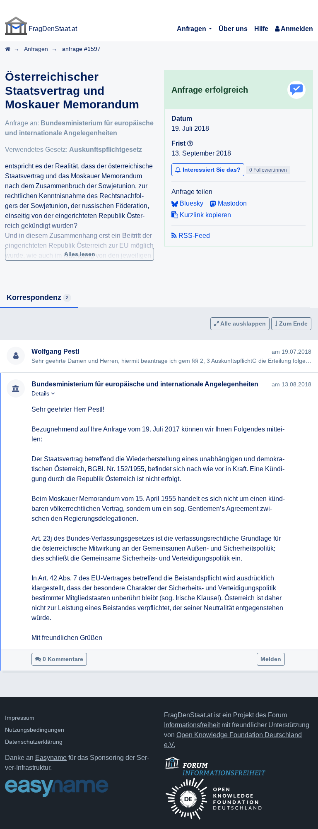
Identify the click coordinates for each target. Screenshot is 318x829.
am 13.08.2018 (291, 384)
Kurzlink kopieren (204, 214)
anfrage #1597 (81, 49)
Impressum (19, 717)
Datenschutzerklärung (34, 741)
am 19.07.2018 (291, 351)
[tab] (39, 298)
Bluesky (190, 203)
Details (41, 393)
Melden (270, 659)
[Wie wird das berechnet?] (190, 143)
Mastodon (231, 203)
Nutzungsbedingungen (34, 729)
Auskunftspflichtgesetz (105, 149)
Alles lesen (79, 254)
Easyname (51, 757)
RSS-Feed (193, 235)
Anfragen (192, 28)
